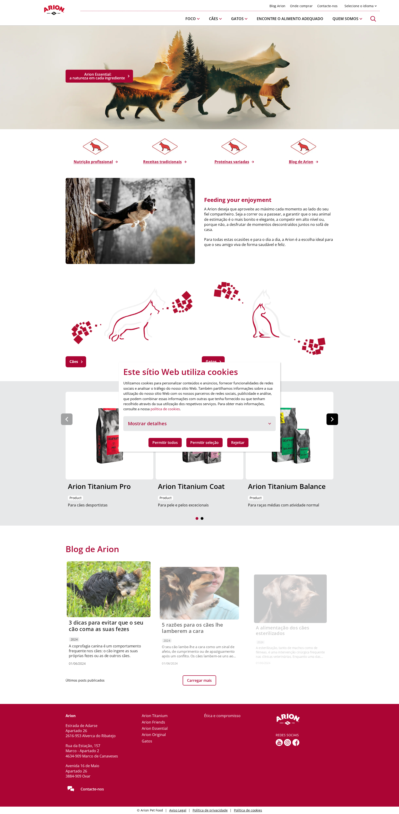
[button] (192, 18)
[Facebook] (295, 742)
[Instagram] (287, 742)
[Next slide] (332, 419)
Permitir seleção (204, 442)
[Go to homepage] (42, 11)
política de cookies (165, 409)
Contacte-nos (92, 789)
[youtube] (279, 742)
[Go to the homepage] (304, 719)
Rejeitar (238, 442)
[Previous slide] (67, 419)
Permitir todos (165, 442)
